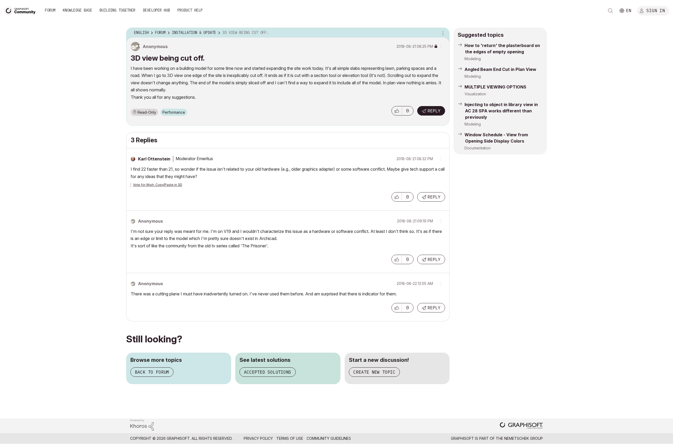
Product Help (190, 10)
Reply (434, 110)
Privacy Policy (258, 438)
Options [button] (442, 33)
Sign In (655, 10)
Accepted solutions (267, 372)
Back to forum (152, 372)
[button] (397, 110)
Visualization (475, 94)
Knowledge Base (77, 10)
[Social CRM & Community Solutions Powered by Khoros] (142, 424)
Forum (50, 10)
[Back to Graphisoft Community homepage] (21, 10)
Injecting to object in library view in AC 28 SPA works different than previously (501, 111)
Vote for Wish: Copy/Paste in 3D (157, 185)
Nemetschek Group (523, 438)
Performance (173, 112)
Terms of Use (289, 438)
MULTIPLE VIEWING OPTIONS (495, 87)
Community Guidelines (329, 438)
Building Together (117, 10)
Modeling (473, 58)
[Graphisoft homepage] (521, 426)
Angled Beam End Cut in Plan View (500, 69)
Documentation (478, 148)
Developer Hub (156, 10)
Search (610, 10)
